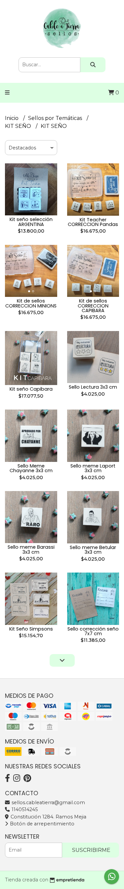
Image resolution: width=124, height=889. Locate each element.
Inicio (12, 118)
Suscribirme (91, 850)
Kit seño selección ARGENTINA (31, 221)
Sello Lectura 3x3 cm (93, 387)
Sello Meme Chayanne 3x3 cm (31, 468)
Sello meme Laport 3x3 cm (92, 468)
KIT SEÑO (18, 126)
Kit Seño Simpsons (31, 629)
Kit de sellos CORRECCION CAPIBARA (93, 306)
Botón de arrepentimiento (41, 824)
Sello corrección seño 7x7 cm (93, 631)
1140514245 (24, 809)
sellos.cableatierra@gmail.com (47, 803)
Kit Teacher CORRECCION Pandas (93, 222)
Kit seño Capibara (31, 389)
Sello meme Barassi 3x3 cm (31, 549)
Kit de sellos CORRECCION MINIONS (31, 303)
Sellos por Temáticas (55, 118)
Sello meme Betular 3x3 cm (93, 549)
